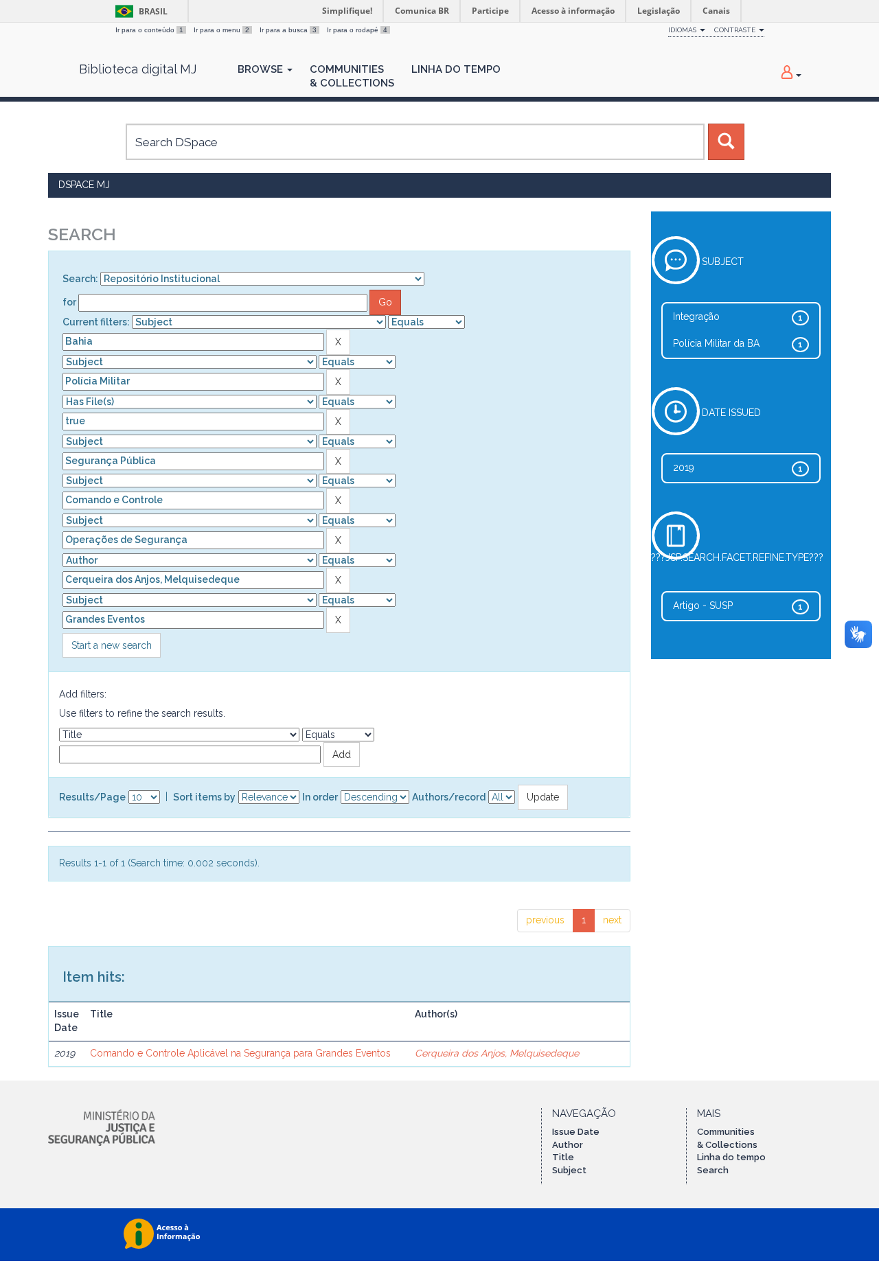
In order (320, 797)
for (69, 302)
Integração (696, 316)
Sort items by (204, 797)
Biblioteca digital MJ (137, 69)
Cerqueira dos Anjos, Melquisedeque (497, 1053)
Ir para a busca (288, 30)
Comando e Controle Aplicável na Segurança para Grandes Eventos (240, 1053)
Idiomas (683, 30)
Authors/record (449, 797)
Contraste (735, 30)
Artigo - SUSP (703, 605)
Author (567, 1145)
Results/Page (92, 797)
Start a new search (111, 645)
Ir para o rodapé (357, 30)
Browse (262, 69)
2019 (683, 467)
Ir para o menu (221, 30)
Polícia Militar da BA (716, 343)
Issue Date (576, 1132)
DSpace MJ (84, 184)
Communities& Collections (352, 76)
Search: (80, 278)
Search (713, 1170)
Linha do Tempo (456, 69)
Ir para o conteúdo (149, 30)
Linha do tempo (731, 1157)
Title (563, 1157)
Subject (569, 1170)
